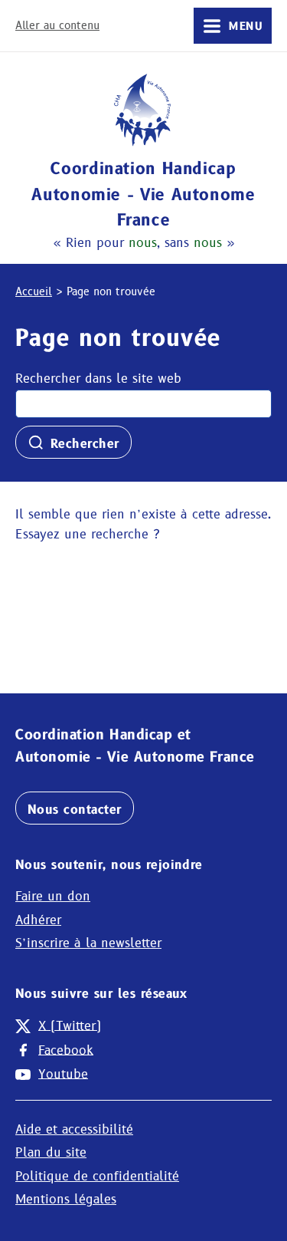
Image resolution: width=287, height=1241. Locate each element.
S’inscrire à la (88, 943)
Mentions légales (65, 1199)
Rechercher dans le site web (98, 378)
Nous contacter (75, 809)
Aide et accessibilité (74, 1129)
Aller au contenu (57, 25)
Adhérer (38, 920)
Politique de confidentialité (97, 1176)
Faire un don (52, 896)
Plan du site (50, 1152)
